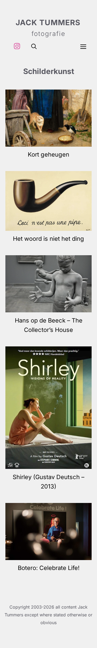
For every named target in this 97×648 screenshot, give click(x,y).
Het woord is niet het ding (48, 238)
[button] (34, 46)
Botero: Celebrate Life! (48, 567)
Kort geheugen (48, 154)
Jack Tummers (48, 22)
